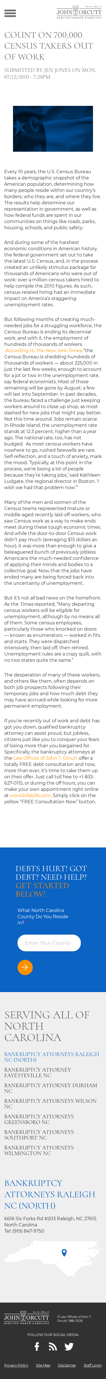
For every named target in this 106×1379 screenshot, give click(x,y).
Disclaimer (67, 1365)
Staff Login (93, 1365)
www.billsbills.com (30, 795)
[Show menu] (10, 13)
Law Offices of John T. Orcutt (45, 758)
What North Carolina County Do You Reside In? (43, 917)
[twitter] (69, 1346)
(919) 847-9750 (28, 1231)
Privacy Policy (16, 1365)
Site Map (43, 1365)
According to (43, 350)
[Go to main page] (79, 13)
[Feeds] (53, 1346)
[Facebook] (37, 1346)
